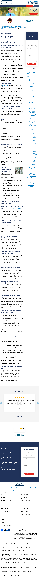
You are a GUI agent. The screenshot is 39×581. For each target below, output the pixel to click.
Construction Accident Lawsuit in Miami (32, 92)
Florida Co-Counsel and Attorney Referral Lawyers (31, 72)
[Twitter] (5, 530)
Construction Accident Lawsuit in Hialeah (32, 88)
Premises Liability (32, 171)
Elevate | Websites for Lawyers (9, 578)
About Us (8, 5)
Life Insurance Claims (31, 176)
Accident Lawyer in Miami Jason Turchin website (11, 553)
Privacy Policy (18, 487)
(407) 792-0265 (27, 512)
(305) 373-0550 (27, 498)
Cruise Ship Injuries (33, 106)
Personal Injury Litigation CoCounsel (32, 169)
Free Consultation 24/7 (32, 1)
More (36, 5)
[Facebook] (2, 530)
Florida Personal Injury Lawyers (15, 26)
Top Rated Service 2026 (19, 429)
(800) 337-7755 (32, 3)
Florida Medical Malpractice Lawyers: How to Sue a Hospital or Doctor (13, 27)
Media (23, 5)
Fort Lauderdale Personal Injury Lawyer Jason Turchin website (14, 543)
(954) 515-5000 (8, 498)
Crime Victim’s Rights (31, 183)
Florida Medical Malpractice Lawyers (7, 28)
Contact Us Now (33, 13)
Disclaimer (13, 487)
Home (3, 5)
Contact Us (29, 5)
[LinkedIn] (7, 530)
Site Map (30, 487)
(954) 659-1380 (6, 501)
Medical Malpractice (15, 208)
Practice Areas (16, 5)
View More (19, 416)
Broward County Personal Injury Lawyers (32, 79)
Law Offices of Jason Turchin (14, 575)
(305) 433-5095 (8, 511)
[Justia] (9, 530)
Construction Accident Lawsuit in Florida (32, 83)
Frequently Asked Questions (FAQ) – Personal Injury (32, 115)
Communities (24, 487)
